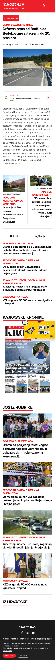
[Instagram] (27, 632)
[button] (43, 6)
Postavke (23, 656)
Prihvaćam (9, 656)
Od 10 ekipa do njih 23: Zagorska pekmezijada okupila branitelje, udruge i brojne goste (25, 267)
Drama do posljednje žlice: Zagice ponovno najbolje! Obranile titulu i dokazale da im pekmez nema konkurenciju (27, 248)
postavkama (7, 650)
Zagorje (14, 17)
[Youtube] (33, 632)
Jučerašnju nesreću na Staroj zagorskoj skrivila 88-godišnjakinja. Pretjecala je (25, 285)
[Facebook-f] (21, 632)
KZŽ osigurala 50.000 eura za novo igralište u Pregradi (27, 300)
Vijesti (7, 17)
